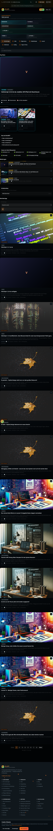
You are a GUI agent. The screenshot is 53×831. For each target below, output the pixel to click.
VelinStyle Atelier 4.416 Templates (45, 153)
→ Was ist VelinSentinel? (7, 138)
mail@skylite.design (6, 775)
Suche (2, 48)
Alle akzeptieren (24, 828)
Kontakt (41, 9)
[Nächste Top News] (52, 106)
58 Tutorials (17, 155)
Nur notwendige (6, 828)
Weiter (40, 747)
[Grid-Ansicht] (2, 209)
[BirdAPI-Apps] (36, 2)
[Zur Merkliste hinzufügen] (15, 110)
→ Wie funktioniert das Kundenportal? (10, 144)
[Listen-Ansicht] (5, 209)
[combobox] (26, 6)
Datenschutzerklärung (16, 825)
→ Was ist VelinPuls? (6, 142)
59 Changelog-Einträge (32, 155)
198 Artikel (4, 155)
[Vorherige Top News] (49, 106)
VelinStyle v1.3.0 (5, 152)
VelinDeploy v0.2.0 (31, 152)
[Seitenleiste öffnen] (2, 421)
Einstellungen (15, 828)
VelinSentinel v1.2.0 (19, 152)
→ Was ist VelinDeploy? (6, 140)
